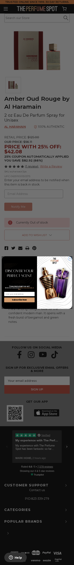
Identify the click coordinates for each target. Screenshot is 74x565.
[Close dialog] (69, 258)
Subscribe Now (19, 299)
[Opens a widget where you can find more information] (15, 558)
